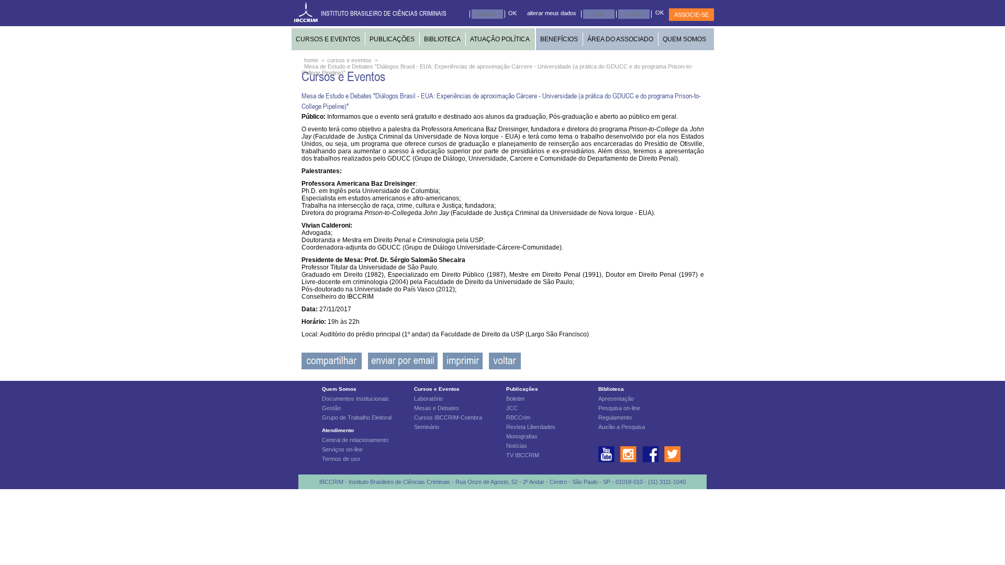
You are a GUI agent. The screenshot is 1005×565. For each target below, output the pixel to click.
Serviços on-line (342, 449)
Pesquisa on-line (619, 408)
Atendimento (338, 430)
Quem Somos (339, 389)
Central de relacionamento (355, 440)
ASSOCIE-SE (691, 15)
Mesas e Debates (436, 408)
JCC (512, 408)
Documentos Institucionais (355, 399)
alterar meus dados (551, 13)
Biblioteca (611, 389)
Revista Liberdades (530, 427)
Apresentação (616, 399)
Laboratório (428, 399)
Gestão (331, 408)
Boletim (515, 399)
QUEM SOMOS (684, 39)
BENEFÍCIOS (559, 39)
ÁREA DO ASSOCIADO (620, 39)
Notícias (516, 446)
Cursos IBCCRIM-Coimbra (448, 417)
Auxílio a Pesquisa (621, 427)
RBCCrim (518, 417)
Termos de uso (341, 459)
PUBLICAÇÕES (392, 39)
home (311, 60)
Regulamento (615, 417)
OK (512, 13)
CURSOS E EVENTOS (328, 39)
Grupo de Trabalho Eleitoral (357, 417)
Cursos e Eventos (437, 389)
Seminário (426, 427)
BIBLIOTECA (442, 39)
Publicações (522, 389)
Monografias (522, 436)
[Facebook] (332, 367)
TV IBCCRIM (522, 455)
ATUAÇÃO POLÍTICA (500, 39)
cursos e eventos (349, 60)
